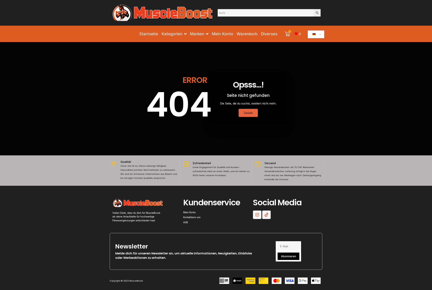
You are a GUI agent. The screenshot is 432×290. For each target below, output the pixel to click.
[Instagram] (257, 215)
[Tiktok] (266, 215)
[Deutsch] (315, 34)
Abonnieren (288, 256)
